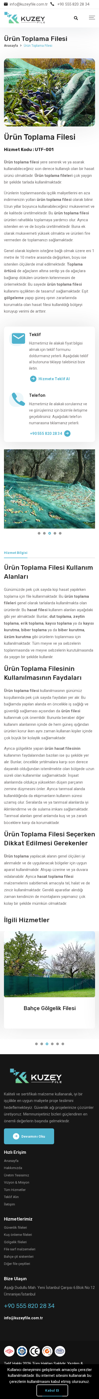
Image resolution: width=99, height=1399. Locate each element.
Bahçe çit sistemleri (19, 1257)
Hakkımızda (13, 1168)
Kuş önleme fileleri (18, 1235)
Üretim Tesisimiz (16, 1175)
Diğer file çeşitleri (17, 1264)
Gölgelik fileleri (15, 1242)
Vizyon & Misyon (16, 1182)
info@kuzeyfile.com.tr (29, 4)
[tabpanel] (49, 489)
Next (89, 493)
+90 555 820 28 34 (73, 4)
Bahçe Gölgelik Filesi (49, 1008)
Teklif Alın (11, 1197)
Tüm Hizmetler (15, 1190)
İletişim (9, 1204)
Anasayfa (11, 46)
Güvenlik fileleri (15, 1228)
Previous (10, 493)
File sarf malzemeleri (19, 1249)
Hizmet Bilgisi (15, 553)
